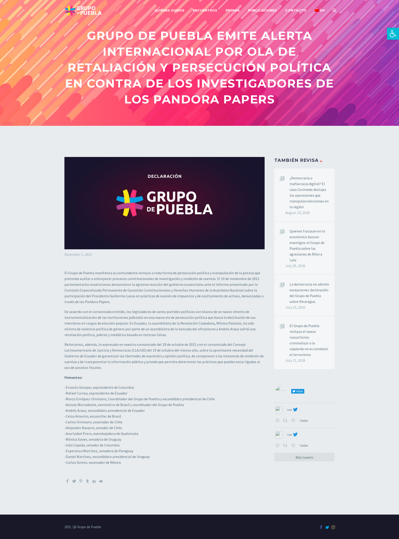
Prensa (233, 10)
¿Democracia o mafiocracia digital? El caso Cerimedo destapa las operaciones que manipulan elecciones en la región (309, 192)
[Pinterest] (81, 481)
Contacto (295, 10)
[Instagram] (333, 527)
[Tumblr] (87, 481)
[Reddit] (101, 481)
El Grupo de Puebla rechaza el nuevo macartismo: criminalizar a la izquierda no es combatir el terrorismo (309, 340)
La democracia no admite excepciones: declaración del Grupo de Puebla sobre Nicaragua (309, 293)
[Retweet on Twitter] (286, 421)
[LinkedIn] (94, 481)
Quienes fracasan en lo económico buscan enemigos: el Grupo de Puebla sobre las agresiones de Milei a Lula (307, 245)
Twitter (304, 420)
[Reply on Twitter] (278, 421)
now (289, 409)
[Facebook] (67, 481)
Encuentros (205, 10)
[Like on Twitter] (294, 421)
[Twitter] (74, 481)
